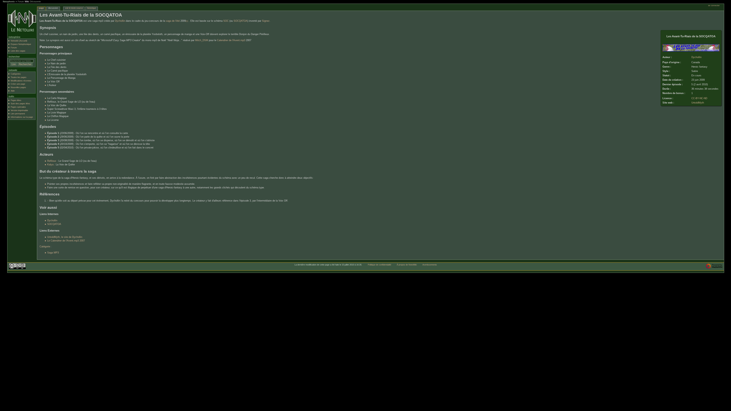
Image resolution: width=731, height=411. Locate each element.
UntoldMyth (697, 102)
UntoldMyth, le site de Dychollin (64, 237)
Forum (21, 1)
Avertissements (429, 265)
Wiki (27, 1)
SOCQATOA (240, 21)
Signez (266, 21)
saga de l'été (173, 21)
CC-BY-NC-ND (699, 98)
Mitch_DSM (201, 40)
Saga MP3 (53, 252)
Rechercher (14, 57)
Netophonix (9, 1)
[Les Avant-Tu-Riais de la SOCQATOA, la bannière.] (691, 50)
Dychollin (696, 57)
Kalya (50, 164)
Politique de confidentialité (379, 265)
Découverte (35, 1)
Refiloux (51, 161)
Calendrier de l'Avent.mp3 (231, 40)
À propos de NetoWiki (407, 265)
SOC (226, 21)
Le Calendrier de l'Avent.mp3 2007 (66, 240)
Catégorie (45, 246)
